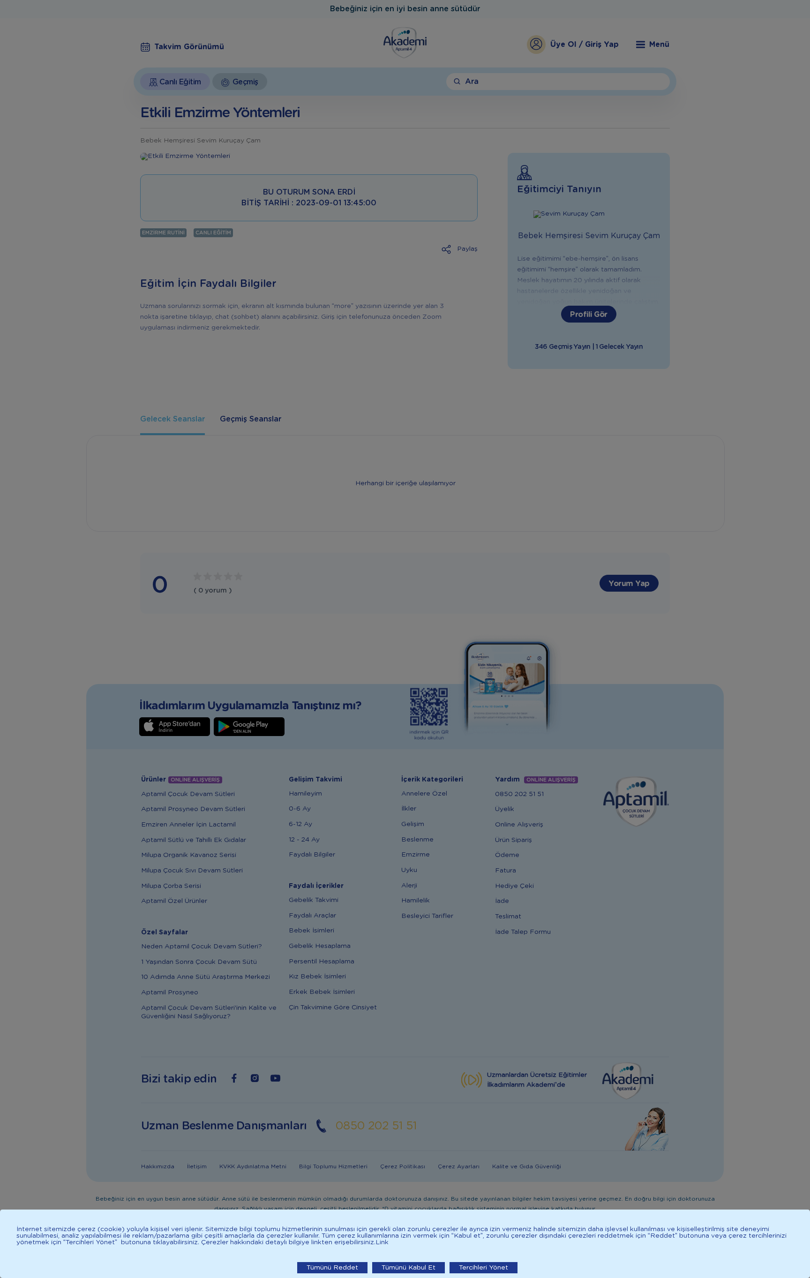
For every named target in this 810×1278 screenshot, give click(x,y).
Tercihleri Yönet (483, 1267)
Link (382, 1242)
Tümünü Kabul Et (408, 1267)
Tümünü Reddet (332, 1267)
